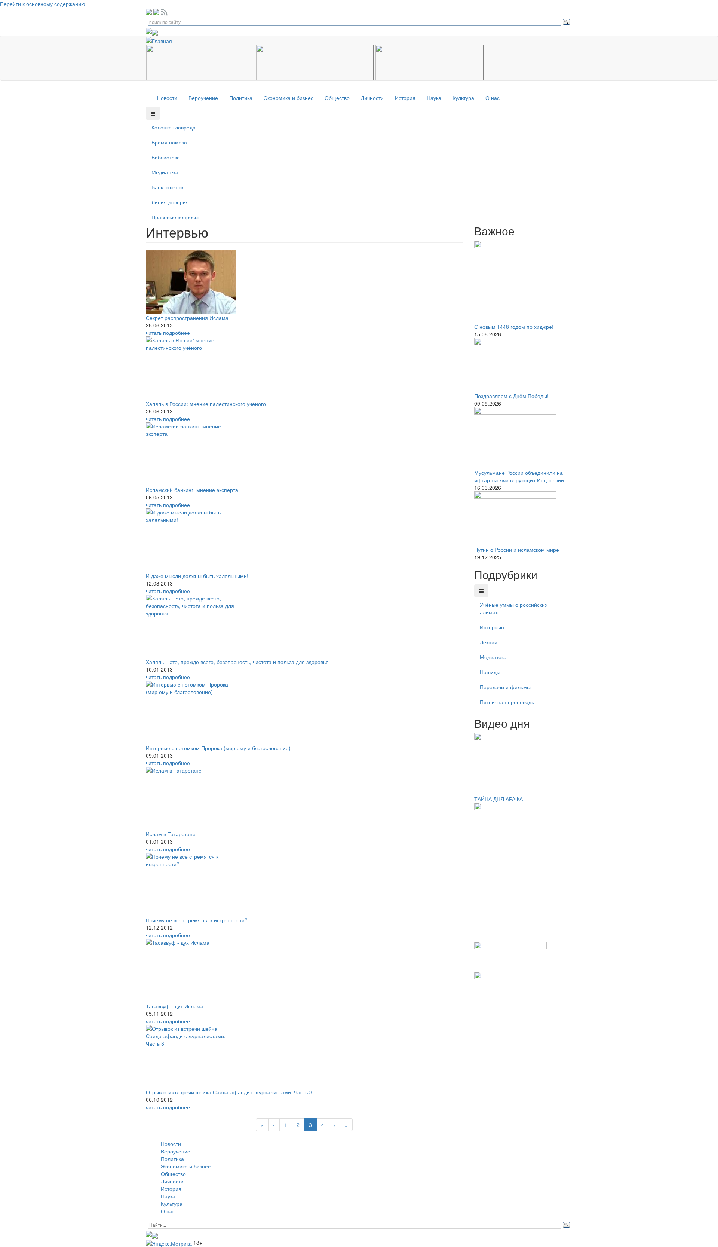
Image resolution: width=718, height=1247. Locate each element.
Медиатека (164, 172)
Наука (434, 97)
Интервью (492, 627)
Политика (240, 97)
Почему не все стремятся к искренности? (197, 920)
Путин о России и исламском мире (516, 549)
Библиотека (165, 157)
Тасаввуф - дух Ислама (174, 1006)
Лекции (488, 642)
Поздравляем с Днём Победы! (511, 396)
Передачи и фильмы (505, 687)
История (405, 97)
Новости (167, 97)
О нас (492, 97)
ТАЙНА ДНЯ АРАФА (498, 799)
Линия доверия (170, 202)
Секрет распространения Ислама (187, 317)
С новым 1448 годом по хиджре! (513, 326)
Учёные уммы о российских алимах (513, 608)
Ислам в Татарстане (171, 834)
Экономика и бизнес (288, 97)
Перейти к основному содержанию (42, 3)
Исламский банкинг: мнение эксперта (192, 489)
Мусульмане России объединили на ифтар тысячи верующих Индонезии (519, 476)
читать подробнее (168, 332)
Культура (463, 97)
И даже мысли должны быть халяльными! (197, 576)
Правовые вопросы (175, 217)
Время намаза (169, 142)
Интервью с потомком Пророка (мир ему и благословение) (218, 748)
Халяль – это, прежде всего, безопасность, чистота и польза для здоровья (237, 662)
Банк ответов (167, 187)
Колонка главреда (173, 127)
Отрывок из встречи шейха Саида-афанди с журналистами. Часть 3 (229, 1092)
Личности (372, 97)
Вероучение (203, 97)
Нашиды (490, 672)
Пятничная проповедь (507, 702)
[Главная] (162, 39)
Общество (337, 97)
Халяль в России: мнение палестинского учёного (206, 403)
